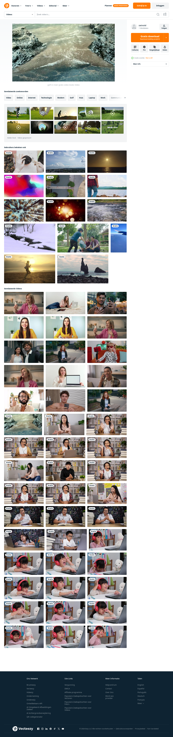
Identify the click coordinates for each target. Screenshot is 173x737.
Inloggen (160, 5)
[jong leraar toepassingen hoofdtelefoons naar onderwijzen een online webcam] (107, 516)
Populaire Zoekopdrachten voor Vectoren (78, 697)
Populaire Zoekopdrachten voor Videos (78, 709)
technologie (46, 97)
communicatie (117, 97)
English (141, 685)
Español (141, 688)
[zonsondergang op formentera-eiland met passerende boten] (107, 161)
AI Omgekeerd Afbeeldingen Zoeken (39, 708)
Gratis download (150, 37)
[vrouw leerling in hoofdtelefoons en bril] (65, 493)
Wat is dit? (149, 58)
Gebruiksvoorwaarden (124, 729)
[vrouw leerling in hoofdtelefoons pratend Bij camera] (24, 493)
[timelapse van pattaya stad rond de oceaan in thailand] (65, 161)
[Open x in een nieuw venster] (59, 729)
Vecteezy (30, 688)
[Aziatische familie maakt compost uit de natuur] (83, 238)
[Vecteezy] (6, 5)
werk (103, 97)
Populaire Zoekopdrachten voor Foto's (78, 703)
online (20, 97)
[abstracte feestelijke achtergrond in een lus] (65, 210)
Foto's (28, 5)
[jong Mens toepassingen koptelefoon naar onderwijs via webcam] (24, 516)
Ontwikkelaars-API (34, 703)
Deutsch (141, 696)
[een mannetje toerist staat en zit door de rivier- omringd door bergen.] (107, 186)
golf (72, 97)
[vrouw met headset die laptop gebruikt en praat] (107, 493)
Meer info (136, 64)
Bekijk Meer (112, 127)
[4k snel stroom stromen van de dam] (107, 210)
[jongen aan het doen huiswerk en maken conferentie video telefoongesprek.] (66, 539)
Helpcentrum (111, 685)
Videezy (30, 692)
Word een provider (109, 697)
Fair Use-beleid (153, 729)
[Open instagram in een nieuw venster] (42, 729)
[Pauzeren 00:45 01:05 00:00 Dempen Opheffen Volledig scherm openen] (63, 52)
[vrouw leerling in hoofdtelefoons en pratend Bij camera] (106, 424)
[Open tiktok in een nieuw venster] (55, 729)
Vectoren (15, 5)
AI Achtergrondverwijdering (39, 713)
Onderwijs (31, 700)
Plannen (108, 5)
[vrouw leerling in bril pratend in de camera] (24, 447)
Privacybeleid (140, 729)
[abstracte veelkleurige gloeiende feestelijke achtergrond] (24, 186)
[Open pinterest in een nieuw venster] (51, 729)
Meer (65, 5)
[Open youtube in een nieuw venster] (63, 729)
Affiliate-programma (73, 692)
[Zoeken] (158, 14)
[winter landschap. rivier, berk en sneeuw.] (29, 238)
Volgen (164, 28)
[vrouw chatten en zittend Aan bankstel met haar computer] (24, 470)
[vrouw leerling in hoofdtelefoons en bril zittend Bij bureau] (65, 447)
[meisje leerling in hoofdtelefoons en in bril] (107, 470)
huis (81, 97)
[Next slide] (123, 98)
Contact (108, 688)
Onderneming (33, 696)
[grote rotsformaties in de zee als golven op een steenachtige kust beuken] (82, 269)
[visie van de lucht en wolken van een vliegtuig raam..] (119, 238)
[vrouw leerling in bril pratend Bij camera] (107, 447)
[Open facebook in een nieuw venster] (38, 729)
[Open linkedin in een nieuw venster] (46, 729)
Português (142, 692)
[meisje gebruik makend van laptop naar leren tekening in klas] (24, 539)
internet (31, 97)
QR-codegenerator (35, 717)
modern (60, 97)
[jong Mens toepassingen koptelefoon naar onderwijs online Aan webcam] (65, 516)
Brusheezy (31, 685)
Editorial (52, 5)
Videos (40, 5)
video (8, 97)
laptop (92, 97)
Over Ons (109, 692)
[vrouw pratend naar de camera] (64, 424)
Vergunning (70, 685)
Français (141, 700)
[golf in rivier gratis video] (23, 424)
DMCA (67, 688)
